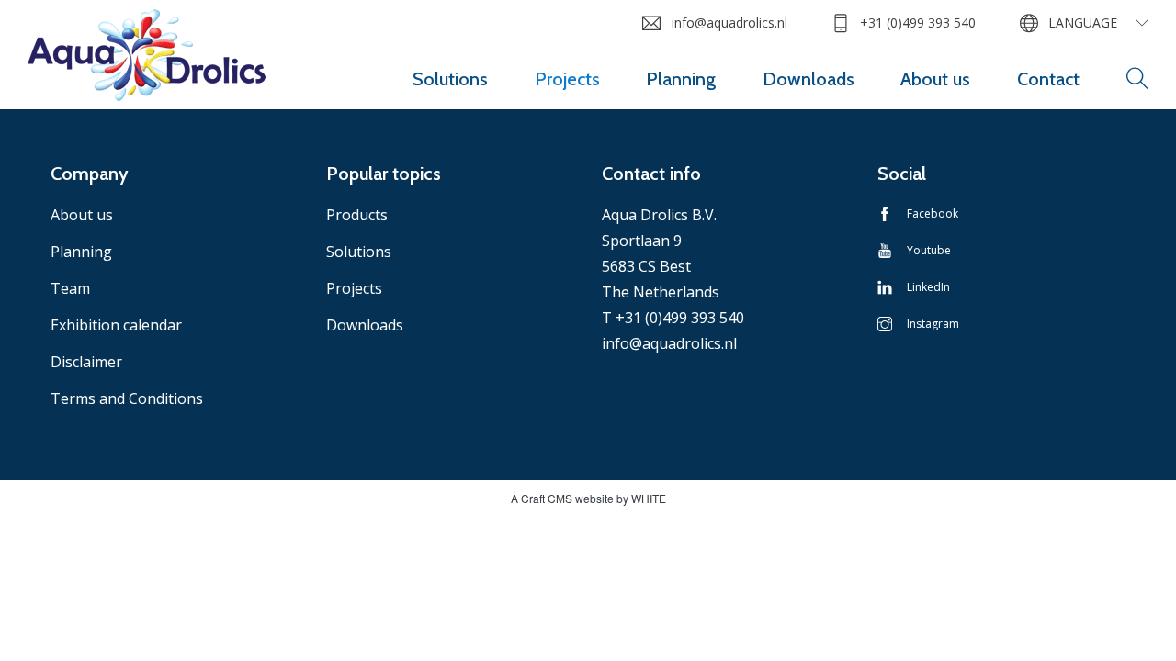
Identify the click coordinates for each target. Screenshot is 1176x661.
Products (357, 215)
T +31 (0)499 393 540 (673, 318)
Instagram (933, 323)
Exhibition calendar (116, 325)
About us (935, 79)
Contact (1048, 79)
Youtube (929, 250)
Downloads (808, 79)
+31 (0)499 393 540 (918, 22)
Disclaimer (86, 362)
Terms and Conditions (127, 398)
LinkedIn (928, 287)
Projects (567, 79)
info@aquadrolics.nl (729, 22)
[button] (1137, 79)
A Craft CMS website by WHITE (588, 498)
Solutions (450, 79)
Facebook (932, 213)
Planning (681, 79)
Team (70, 288)
